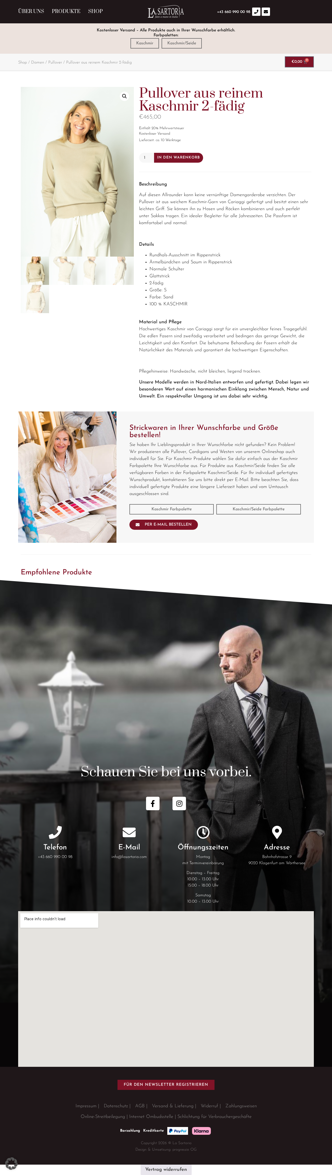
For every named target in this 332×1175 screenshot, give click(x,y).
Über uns (31, 11)
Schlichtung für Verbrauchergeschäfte (214, 1117)
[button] (124, 96)
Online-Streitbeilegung (103, 1117)
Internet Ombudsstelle (151, 1117)
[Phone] (256, 12)
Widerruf (209, 1106)
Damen (37, 62)
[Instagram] (179, 803)
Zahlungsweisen (241, 1106)
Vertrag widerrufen (166, 1169)
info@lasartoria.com (129, 857)
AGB (140, 1106)
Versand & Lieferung (172, 1106)
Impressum (85, 1106)
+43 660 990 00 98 (55, 857)
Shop (95, 11)
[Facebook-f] (153, 803)
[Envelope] (266, 12)
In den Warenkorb (178, 158)
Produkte (66, 11)
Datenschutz (116, 1106)
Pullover (55, 62)
